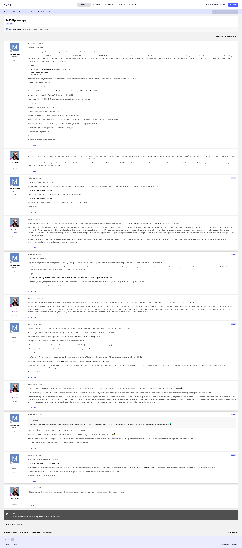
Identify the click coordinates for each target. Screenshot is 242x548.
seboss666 (15, 163)
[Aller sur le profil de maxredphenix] (7, 29)
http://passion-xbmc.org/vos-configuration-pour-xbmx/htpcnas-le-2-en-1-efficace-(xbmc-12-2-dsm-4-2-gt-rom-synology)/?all (70, 278)
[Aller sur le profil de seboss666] (14, 155)
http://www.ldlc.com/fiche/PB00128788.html (43, 190)
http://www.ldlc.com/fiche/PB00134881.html (43, 199)
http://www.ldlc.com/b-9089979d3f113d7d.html (44, 464)
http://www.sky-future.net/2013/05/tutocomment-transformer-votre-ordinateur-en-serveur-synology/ (117, 56)
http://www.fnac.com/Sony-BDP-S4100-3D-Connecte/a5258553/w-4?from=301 (82, 361)
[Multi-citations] (28, 145)
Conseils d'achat (43, 29)
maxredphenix (16, 29)
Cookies (15, 544)
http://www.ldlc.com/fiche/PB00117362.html (144, 223)
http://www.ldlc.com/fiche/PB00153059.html (147, 468)
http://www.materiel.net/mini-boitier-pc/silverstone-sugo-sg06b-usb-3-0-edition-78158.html (70, 91)
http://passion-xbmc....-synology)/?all (86, 337)
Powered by (229, 544)
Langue (7, 544)
